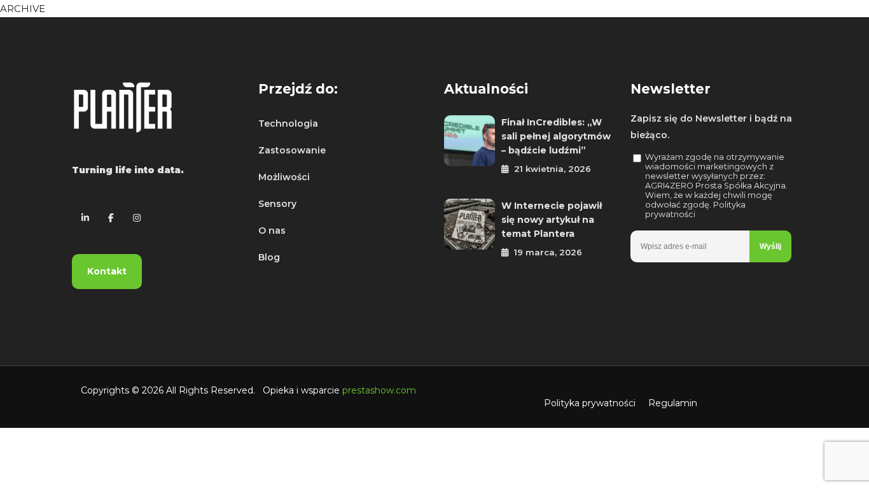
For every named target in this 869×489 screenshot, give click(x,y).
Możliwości (284, 177)
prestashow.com (379, 390)
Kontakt (107, 271)
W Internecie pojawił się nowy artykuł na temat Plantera (551, 219)
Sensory (277, 203)
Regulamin (672, 403)
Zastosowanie (292, 150)
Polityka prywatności (590, 403)
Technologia (288, 123)
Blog (269, 257)
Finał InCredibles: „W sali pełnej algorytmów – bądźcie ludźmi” (556, 136)
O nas (272, 230)
